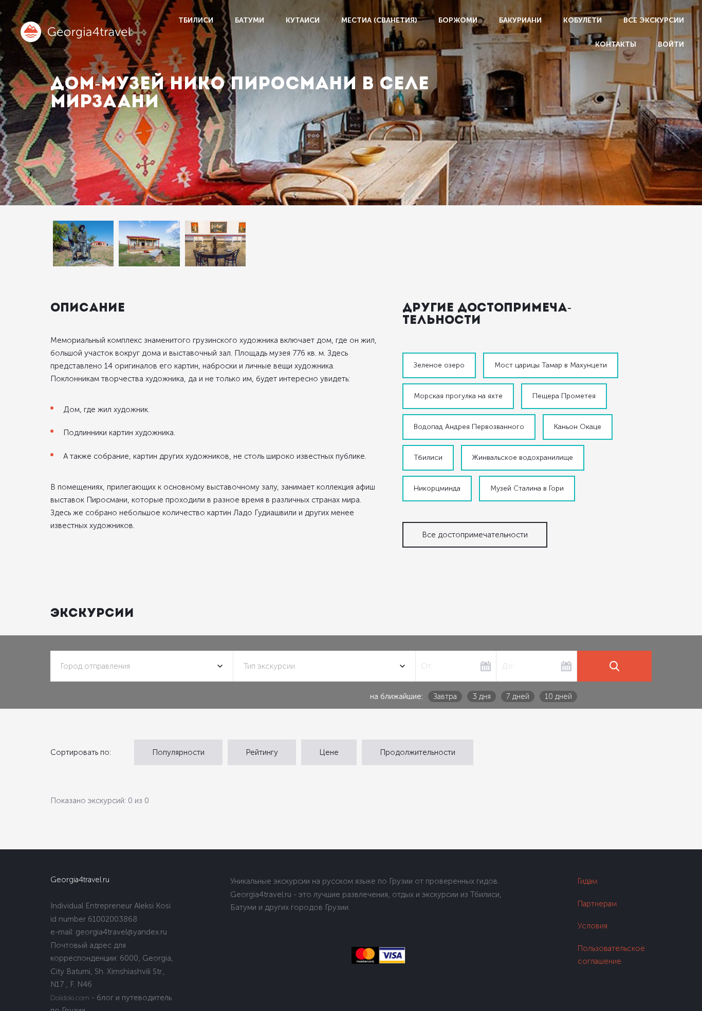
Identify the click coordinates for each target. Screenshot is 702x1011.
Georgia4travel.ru (79, 879)
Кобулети (582, 20)
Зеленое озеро (439, 365)
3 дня (481, 696)
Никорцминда (437, 488)
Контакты (615, 44)
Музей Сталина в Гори (527, 488)
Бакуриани (520, 20)
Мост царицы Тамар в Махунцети (550, 365)
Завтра (445, 696)
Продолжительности (417, 752)
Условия (592, 925)
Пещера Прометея (564, 396)
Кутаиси (303, 20)
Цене (329, 752)
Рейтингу (262, 752)
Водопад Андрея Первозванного (469, 426)
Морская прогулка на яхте (458, 396)
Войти (671, 44)
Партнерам (597, 903)
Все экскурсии (653, 20)
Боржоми (457, 20)
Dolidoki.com (69, 998)
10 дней (558, 696)
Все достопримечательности (475, 534)
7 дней (517, 696)
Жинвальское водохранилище (522, 457)
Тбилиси (195, 20)
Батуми (249, 20)
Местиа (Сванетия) (379, 20)
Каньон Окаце (577, 426)
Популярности (178, 752)
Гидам (588, 881)
